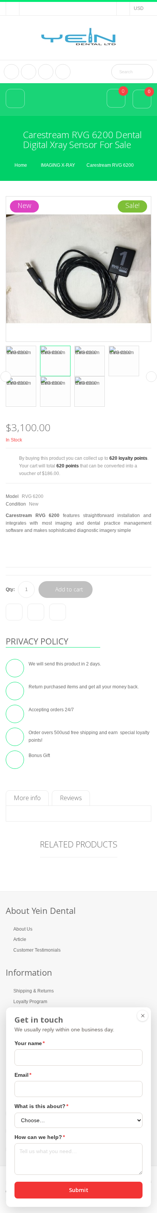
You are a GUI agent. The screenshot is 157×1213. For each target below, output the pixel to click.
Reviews (71, 798)
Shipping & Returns (33, 991)
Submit (78, 1190)
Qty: (10, 589)
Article (19, 939)
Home (20, 165)
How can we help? (39, 1137)
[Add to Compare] (14, 612)
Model (12, 496)
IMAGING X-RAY (58, 165)
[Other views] (5, 376)
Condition (16, 504)
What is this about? (41, 1106)
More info (27, 798)
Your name (29, 1043)
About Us (22, 929)
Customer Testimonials (37, 950)
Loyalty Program (30, 1001)
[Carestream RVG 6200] (21, 361)
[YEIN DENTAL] (78, 37)
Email (22, 1075)
